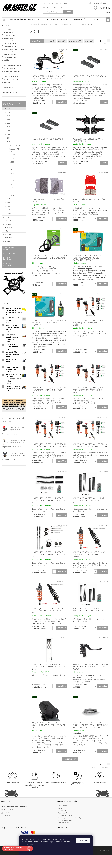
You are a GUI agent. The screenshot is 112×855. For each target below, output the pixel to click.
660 (8, 138)
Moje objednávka (64, 823)
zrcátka (6, 60)
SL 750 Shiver (14, 154)
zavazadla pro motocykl (12, 71)
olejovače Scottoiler (11, 74)
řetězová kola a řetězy (11, 46)
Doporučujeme (36, 41)
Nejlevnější (50, 41)
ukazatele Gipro (9, 68)
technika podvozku (10, 43)
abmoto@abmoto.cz (10, 809)
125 (8, 112)
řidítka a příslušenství (11, 76)
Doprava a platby (64, 813)
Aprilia (8, 109)
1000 (8, 206)
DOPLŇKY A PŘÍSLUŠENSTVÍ (8, 258)
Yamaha (8, 241)
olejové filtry (8, 30)
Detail (104, 102)
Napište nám (62, 810)
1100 (8, 210)
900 (8, 202)
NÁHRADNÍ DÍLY (80, 19)
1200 (8, 213)
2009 (12, 166)
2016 (12, 191)
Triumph (8, 238)
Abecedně (89, 41)
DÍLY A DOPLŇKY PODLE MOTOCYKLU (25, 19)
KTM (6, 231)
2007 (12, 158)
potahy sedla (8, 87)
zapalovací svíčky (10, 35)
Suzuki (8, 234)
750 (8, 142)
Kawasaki (9, 228)
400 (8, 123)
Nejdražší (61, 41)
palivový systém (9, 52)
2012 (12, 177)
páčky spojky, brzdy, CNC (12, 54)
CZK (105, 12)
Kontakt (95, 19)
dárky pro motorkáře (8, 264)
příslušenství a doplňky (12, 85)
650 (8, 134)
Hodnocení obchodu (65, 820)
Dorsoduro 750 (14, 145)
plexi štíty (7, 82)
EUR (108, 12)
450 (8, 127)
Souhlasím (83, 840)
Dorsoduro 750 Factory (14, 150)
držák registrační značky (12, 79)
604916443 (64, 3)
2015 (12, 188)
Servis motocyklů (63, 806)
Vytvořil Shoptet (105, 850)
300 (8, 119)
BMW (7, 217)
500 (8, 131)
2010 (12, 169)
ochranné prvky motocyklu (13, 65)
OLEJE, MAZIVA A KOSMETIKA (56, 19)
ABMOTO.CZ (7, 816)
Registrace (106, 3)
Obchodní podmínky (65, 815)
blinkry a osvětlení (10, 57)
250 (8, 116)
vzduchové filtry (9, 32)
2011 (12, 173)
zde (31, 844)
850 (8, 199)
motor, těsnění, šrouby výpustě (15, 49)
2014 (12, 184)
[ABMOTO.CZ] (20, 7)
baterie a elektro (10, 41)
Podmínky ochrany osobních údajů (70, 818)
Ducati (8, 221)
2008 (12, 162)
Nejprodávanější (75, 41)
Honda (8, 224)
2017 (12, 195)
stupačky (7, 63)
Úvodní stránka (4, 19)
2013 (12, 180)
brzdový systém (9, 38)
